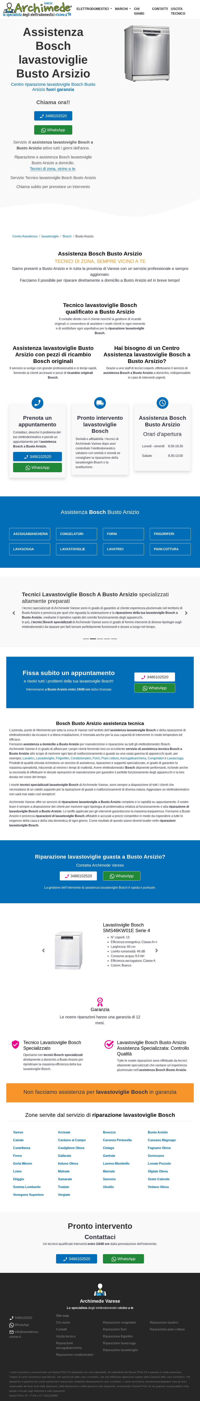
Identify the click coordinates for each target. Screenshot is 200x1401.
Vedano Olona (158, 1187)
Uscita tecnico (178, 11)
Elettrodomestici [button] (93, 9)
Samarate (65, 1179)
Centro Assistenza (25, 236)
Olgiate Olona (158, 1171)
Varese (18, 1132)
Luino (17, 1171)
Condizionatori (81, 758)
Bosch (67, 236)
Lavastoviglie (45, 758)
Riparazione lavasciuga (119, 1343)
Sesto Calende (159, 1179)
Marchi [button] (122, 9)
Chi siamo (139, 11)
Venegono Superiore (28, 1194)
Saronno (109, 1179)
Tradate (63, 1187)
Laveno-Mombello (116, 1163)
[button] (13, 613)
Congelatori (156, 758)
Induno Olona (68, 1163)
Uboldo (108, 1187)
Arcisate (64, 1132)
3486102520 (55, 116)
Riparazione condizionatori (74, 1354)
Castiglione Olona (71, 1148)
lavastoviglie (50, 236)
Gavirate (109, 1155)
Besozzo (109, 1132)
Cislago (108, 1148)
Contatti (160, 9)
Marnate (109, 1171)
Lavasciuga (175, 758)
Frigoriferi (62, 758)
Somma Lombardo (27, 1187)
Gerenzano (156, 1155)
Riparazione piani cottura (167, 1329)
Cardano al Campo (72, 1140)
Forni (96, 758)
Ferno (17, 1155)
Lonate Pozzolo (159, 1163)
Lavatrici (28, 758)
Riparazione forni (115, 1329)
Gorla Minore (22, 1163)
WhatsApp (55, 130)
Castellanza (21, 1148)
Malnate (64, 1171)
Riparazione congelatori (119, 1322)
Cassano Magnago (162, 1140)
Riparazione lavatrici (164, 1322)
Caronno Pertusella (117, 1140)
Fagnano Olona (159, 1148)
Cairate (18, 1140)
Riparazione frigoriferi (118, 1336)
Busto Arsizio (158, 1132)
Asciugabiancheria (133, 758)
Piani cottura (110, 758)
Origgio (18, 1179)
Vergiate (64, 1194)
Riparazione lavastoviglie (120, 1350)
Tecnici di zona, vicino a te (52, 169)
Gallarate (64, 1155)
